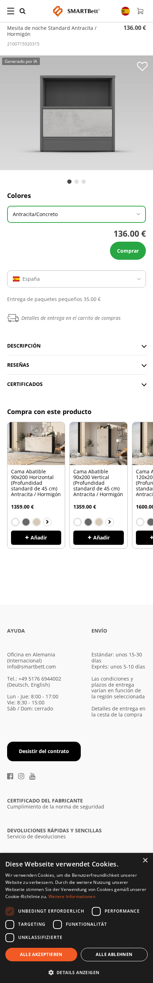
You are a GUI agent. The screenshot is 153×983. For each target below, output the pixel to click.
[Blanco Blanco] (15, 522)
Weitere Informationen (71, 896)
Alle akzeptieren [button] (41, 954)
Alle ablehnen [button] (114, 954)
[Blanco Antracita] (26, 522)
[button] (76, 972)
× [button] (145, 860)
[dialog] (76, 918)
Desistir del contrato (44, 751)
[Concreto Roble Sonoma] (37, 522)
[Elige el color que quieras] (47, 522)
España (31, 278)
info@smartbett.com (31, 666)
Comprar (128, 250)
